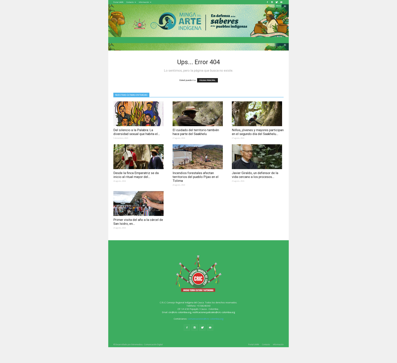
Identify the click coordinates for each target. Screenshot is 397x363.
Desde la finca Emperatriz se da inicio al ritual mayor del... (136, 175)
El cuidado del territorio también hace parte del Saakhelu (196, 132)
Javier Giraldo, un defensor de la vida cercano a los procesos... (255, 175)
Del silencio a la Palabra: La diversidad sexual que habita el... (136, 132)
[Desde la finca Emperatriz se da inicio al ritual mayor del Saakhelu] (139, 156)
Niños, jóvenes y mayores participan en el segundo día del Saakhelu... (258, 132)
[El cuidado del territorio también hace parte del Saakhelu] (198, 113)
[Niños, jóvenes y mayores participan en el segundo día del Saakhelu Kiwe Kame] (258, 113)
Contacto (130, 2)
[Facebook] (267, 2)
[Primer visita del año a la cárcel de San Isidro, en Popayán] (139, 203)
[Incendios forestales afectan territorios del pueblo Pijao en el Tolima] (198, 156)
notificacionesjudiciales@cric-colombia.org (213, 312)
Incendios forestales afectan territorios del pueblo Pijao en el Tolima (196, 177)
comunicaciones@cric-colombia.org (205, 318)
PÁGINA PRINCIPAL (207, 80)
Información (144, 2)
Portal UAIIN (118, 2)
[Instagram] (272, 2)
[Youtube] (281, 2)
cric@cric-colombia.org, (180, 312)
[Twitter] (276, 2)
